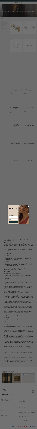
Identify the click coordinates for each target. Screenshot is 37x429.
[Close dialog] (28, 206)
